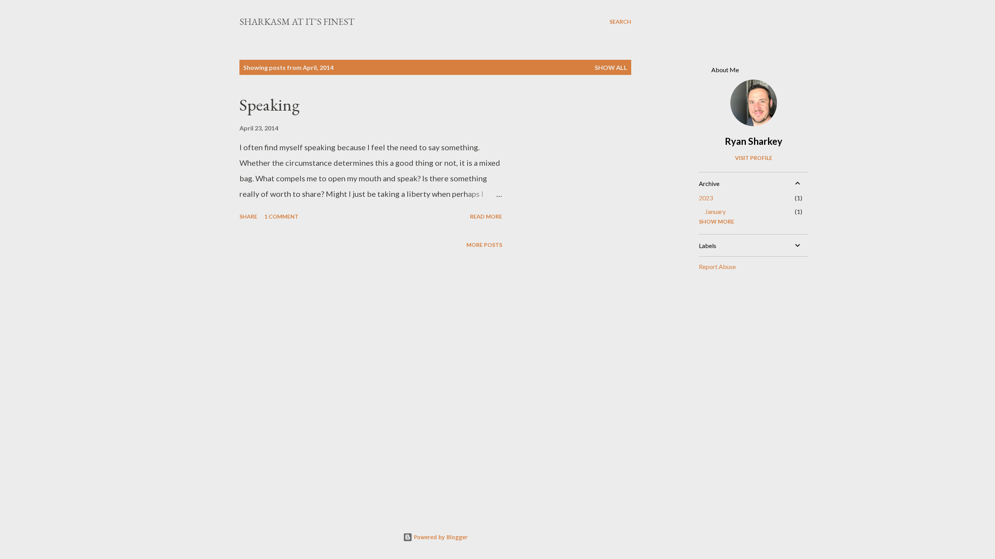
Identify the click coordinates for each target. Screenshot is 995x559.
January (715, 211)
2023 (706, 197)
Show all (611, 67)
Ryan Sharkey (753, 141)
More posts (484, 244)
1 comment (281, 216)
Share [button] (248, 216)
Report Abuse (717, 266)
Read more (486, 216)
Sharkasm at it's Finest (296, 22)
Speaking (269, 105)
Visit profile (753, 158)
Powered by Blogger (440, 537)
